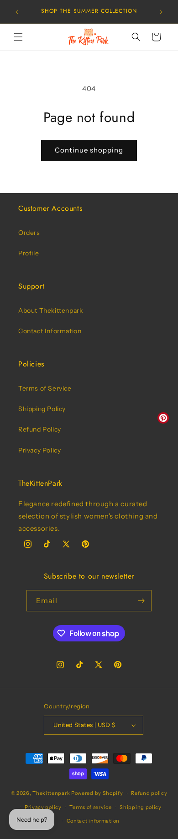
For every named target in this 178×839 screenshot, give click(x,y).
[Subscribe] (141, 600)
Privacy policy (43, 807)
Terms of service (90, 807)
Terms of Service (45, 388)
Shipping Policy (42, 409)
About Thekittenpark (50, 310)
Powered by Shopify (97, 793)
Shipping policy (141, 807)
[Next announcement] (161, 12)
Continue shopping (89, 150)
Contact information (93, 821)
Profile (28, 253)
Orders (29, 233)
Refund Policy (39, 429)
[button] (18, 37)
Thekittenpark (51, 793)
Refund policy (149, 793)
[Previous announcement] (17, 12)
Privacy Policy (39, 450)
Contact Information (49, 331)
